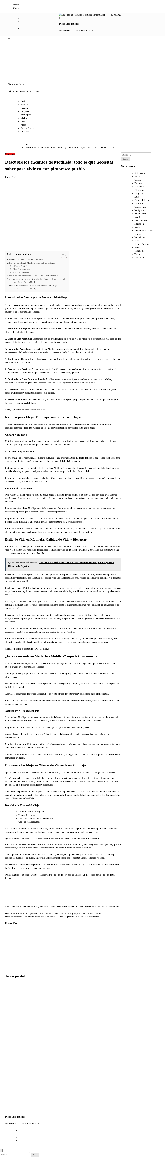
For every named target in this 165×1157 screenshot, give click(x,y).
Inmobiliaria (140, 213)
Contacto (17, 8)
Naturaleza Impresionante (22, 269)
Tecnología (139, 251)
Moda (23, 125)
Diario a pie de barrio (69, 24)
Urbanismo (24, 933)
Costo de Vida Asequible (22, 272)
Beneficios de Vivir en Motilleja (25, 289)
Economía (25, 108)
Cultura (137, 180)
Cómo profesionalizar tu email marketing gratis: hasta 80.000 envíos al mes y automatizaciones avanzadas (13, 1056)
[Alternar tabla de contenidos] (62, 255)
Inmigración (140, 210)
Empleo (137, 197)
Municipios (26, 115)
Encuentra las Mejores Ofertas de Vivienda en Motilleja (33, 285)
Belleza (24, 121)
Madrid (24, 118)
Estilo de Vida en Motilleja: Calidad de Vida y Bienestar (33, 276)
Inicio (23, 101)
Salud (137, 247)
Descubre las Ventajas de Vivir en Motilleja (28, 259)
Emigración (139, 193)
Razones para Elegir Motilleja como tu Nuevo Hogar (32, 263)
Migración (139, 224)
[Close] (1, 1150)
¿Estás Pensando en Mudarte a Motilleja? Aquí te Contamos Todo (37, 279)
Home (16, 5)
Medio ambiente (141, 220)
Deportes (138, 183)
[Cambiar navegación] (9, 38)
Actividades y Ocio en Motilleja (25, 282)
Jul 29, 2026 (8, 969)
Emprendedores (141, 200)
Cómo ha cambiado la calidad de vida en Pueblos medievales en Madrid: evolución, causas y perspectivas (10, 949)
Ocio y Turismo (28, 128)
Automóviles (140, 173)
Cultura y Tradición (20, 266)
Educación (139, 190)
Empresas (25, 111)
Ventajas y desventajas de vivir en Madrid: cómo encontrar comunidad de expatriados (12, 1090)
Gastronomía (140, 207)
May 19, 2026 (25, 969)
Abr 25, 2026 (41, 962)
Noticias (24, 104)
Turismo (138, 254)
